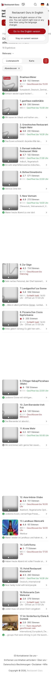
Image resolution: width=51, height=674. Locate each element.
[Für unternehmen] (23, 4)
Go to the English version (26, 31)
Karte (31, 61)
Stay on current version (27, 38)
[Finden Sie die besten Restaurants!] (10, 4)
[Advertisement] (25, 239)
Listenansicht (12, 61)
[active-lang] (42, 4)
